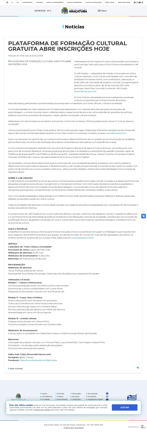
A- (12, 2)
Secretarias (93, 393)
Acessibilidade (27, 2)
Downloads (62, 399)
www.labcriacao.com (85, 91)
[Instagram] (137, 2)
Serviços (75, 396)
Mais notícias (16, 369)
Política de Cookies (42, 410)
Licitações (76, 399)
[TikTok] (142, 2)
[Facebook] (134, 2)
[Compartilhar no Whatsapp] (138, 363)
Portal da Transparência (55, 2)
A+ (18, 2)
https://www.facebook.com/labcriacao (38, 360)
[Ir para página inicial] (74, 10)
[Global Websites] (136, 426)
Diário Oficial (109, 2)
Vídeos (60, 396)
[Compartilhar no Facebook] (138, 355)
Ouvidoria (39, 2)
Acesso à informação (74, 2)
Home (44, 393)
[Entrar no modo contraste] (7, 2)
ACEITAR (124, 407)
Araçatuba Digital (124, 2)
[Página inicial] (18, 398)
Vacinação (76, 393)
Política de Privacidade (93, 2)
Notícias (60, 393)
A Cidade (46, 399)
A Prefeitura (47, 396)
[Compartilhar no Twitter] (138, 359)
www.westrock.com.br (83, 238)
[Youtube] (139, 2)
